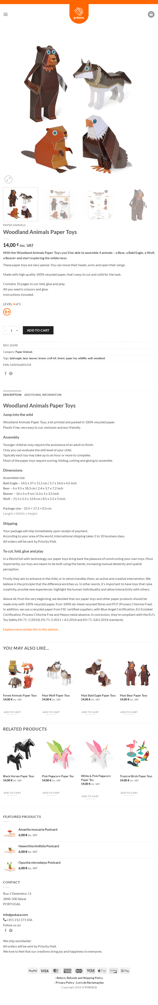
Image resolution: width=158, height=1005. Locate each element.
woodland (99, 358)
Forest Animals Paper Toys (20, 695)
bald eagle (16, 358)
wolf (90, 358)
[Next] (146, 108)
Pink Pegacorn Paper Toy (58, 776)
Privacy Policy (65, 982)
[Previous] (11, 108)
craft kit (51, 358)
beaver (33, 358)
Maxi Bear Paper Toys (133, 695)
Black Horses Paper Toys (18, 776)
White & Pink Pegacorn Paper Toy (96, 778)
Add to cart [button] (12, 712)
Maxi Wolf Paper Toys (56, 695)
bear (25, 358)
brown (42, 358)
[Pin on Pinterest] (10, 373)
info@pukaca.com (15, 914)
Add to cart (38, 330)
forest (61, 358)
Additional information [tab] (43, 394)
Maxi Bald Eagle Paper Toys (98, 695)
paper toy (71, 358)
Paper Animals (14, 225)
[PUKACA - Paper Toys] (79, 14)
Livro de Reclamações (90, 982)
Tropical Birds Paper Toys (136, 776)
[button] (5, 14)
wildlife (82, 358)
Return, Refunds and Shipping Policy (80, 978)
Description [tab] (12, 394)
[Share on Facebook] (5, 373)
